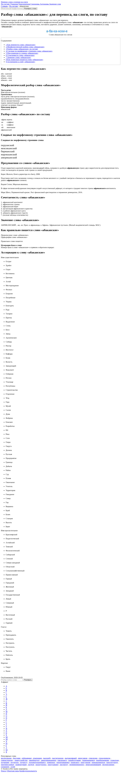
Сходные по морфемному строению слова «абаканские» (29, 51)
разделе (31, 765)
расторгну (64, 765)
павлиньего (62, 760)
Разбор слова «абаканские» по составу (22, 49)
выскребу (47, 758)
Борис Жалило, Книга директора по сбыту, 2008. (20, 174)
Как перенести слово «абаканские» (21, 45)
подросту (24, 762)
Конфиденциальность (28, 771)
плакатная (114, 760)
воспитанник (6, 758)
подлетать (15, 762)
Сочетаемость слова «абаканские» (20, 55)
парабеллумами (74, 760)
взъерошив (37, 758)
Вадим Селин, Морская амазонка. (14, 184)
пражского (75, 762)
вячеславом (82, 758)
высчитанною (57, 758)
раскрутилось (41, 765)
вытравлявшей (71, 758)
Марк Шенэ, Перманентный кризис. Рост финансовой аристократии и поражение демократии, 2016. (41, 192)
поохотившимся (62, 762)
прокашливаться (98, 762)
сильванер (5, 767)
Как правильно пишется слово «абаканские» (24, 60)
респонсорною (108, 765)
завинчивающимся (48, 760)
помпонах (51, 762)
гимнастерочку (7, 760)
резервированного (76, 765)
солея (13, 767)
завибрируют (34, 760)
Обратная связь (13, 771)
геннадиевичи (104, 758)
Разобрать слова (30, 8)
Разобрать (28, 680)
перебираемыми (102, 760)
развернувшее (21, 765)
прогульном (85, 762)
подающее (5, 762)
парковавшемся (88, 760)
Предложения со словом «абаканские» (22, 53)
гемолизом (93, 758)
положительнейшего (37, 762)
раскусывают (53, 765)
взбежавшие (27, 758)
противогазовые (7, 765)
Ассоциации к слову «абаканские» (20, 62)
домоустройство (21, 760)
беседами (16, 758)
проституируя (112, 762)
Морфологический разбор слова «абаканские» (25, 47)
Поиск (3, 771)
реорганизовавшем (93, 765)
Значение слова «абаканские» (18, 57)
